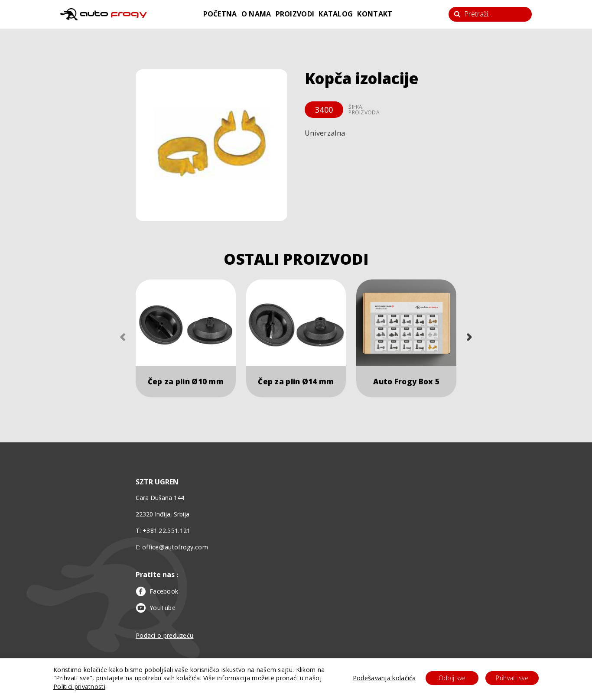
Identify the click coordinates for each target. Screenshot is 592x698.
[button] (211, 145)
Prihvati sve (512, 678)
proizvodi (295, 14)
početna (220, 14)
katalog (336, 14)
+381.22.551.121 (167, 530)
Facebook (164, 591)
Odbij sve (452, 678)
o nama (256, 14)
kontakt (374, 14)
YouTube (163, 608)
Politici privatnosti (79, 686)
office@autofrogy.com (175, 547)
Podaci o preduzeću (164, 635)
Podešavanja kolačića (384, 678)
